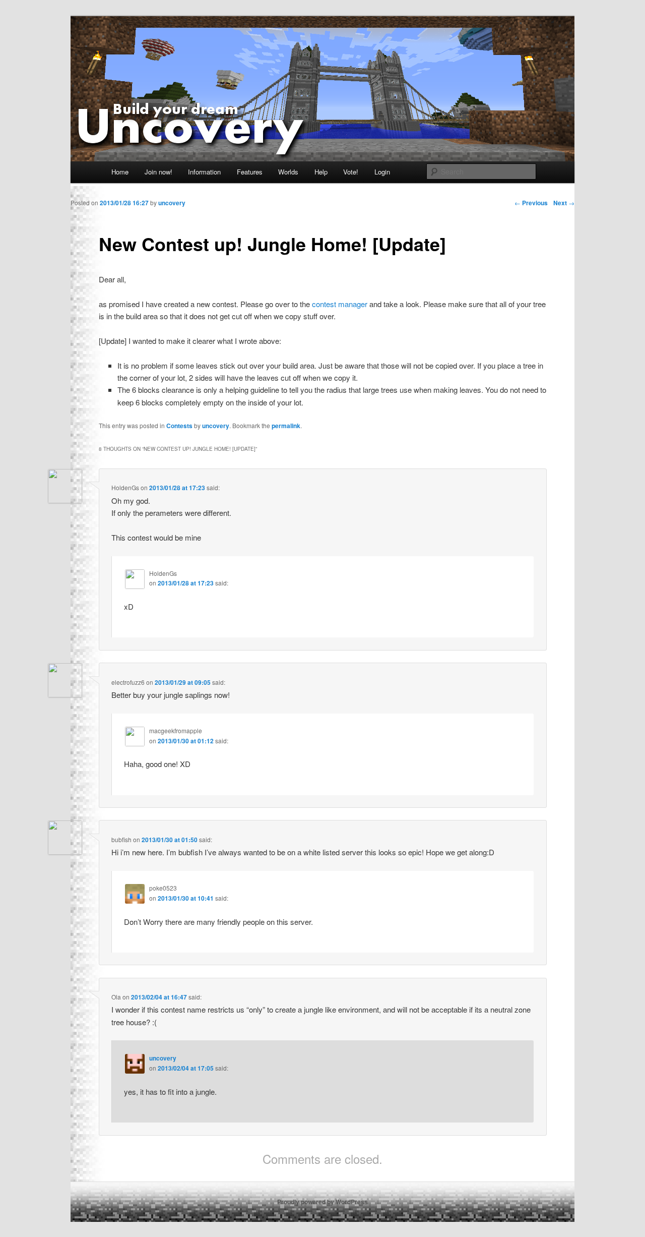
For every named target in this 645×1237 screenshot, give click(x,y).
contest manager (339, 304)
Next (563, 202)
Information (204, 171)
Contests (179, 425)
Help (321, 171)
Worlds (288, 171)
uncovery (215, 425)
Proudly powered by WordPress (322, 1201)
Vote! (350, 171)
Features (250, 171)
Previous (531, 202)
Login (382, 171)
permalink (286, 425)
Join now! (158, 171)
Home (119, 171)
